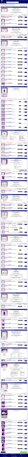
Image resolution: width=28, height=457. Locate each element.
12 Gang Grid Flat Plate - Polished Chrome (10, 126)
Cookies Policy (14, 231)
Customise (12, 229)
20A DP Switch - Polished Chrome (9, 71)
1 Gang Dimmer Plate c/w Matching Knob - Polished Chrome (10, 173)
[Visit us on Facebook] (19, 456)
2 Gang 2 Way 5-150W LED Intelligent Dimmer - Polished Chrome (10, 149)
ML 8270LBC (10, 428)
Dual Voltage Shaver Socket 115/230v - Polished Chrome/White (11, 344)
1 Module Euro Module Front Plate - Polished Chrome (11, 319)
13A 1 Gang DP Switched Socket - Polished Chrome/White (10, 20)
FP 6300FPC (10, 260)
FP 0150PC (10, 288)
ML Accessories (2, 5)
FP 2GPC (10, 323)
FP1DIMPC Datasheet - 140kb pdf (23, 169)
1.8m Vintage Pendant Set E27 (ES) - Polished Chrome (10, 448)
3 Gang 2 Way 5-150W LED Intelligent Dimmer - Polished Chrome (10, 153)
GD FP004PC (10, 111)
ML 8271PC (10, 440)
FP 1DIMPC (10, 172)
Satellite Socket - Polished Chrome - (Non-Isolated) (11, 289)
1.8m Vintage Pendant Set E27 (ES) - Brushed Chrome (10, 444)
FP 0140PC (10, 284)
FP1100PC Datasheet (19, 188)
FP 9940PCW (10, 36)
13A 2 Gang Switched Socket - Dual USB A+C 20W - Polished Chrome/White (11, 37)
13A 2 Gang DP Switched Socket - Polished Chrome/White (10, 17)
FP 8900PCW (10, 343)
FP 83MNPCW (10, 204)
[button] (18, 225)
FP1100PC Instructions (24, 188)
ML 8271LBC (10, 443)
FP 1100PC (10, 190)
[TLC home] (2, 1)
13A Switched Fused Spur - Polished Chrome (10, 253)
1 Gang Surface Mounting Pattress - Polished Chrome (10, 402)
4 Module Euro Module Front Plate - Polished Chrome (11, 327)
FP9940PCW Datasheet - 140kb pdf (23, 34)
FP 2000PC (10, 49)
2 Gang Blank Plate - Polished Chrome (9, 399)
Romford (13, 4)
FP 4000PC (10, 57)
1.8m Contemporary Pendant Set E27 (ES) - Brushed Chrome (10, 429)
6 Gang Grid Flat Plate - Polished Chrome (10, 114)
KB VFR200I (10, 176)
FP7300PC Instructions (24, 303)
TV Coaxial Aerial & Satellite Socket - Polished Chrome (10, 285)
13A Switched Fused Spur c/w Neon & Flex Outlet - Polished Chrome (11, 261)
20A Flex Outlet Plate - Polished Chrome (10, 265)
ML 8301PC (10, 379)
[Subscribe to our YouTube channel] (24, 456)
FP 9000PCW (10, 16)
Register (22, 2)
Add (25, 17)
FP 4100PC (10, 61)
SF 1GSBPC (10, 401)
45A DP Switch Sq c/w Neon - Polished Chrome (10, 223)
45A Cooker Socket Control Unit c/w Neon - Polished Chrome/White (10, 205)
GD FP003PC (10, 108)
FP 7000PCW (10, 19)
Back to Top (2, 452)
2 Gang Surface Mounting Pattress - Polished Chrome (10, 406)
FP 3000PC (10, 53)
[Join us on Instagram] (26, 456)
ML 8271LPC (10, 447)
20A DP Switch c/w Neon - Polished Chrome (10, 75)
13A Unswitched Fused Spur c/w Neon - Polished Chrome (11, 249)
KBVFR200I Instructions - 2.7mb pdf (23, 170)
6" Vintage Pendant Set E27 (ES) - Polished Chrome (11, 440)
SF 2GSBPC (10, 405)
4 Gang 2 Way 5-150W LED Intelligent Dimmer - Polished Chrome (10, 156)
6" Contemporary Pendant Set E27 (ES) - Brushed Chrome (11, 422)
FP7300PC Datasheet (19, 303)
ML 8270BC (10, 421)
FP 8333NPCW (10, 207)
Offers (5, 2)
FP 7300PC (10, 305)
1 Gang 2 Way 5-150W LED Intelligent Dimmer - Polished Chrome (10, 145)
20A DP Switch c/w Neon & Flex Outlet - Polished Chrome (11, 79)
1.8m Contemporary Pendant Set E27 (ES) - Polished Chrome (10, 433)
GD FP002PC (10, 104)
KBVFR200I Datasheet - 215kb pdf (23, 170)
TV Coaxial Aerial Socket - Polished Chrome (10, 281)
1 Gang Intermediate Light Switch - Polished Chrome (10, 68)
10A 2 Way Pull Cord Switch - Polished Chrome (10, 360)
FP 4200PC (10, 64)
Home (1, 2)
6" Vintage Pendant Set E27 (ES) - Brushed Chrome (11, 437)
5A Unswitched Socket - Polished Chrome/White (11, 23)
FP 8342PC (10, 264)
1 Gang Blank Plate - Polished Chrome (9, 395)
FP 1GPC (10, 319)
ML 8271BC (10, 436)
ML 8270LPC (10, 432)
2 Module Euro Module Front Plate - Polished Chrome (11, 323)
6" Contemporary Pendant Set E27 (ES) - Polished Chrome (11, 426)
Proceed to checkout (23, 452)
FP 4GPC (10, 327)
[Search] (18, 2)
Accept (16, 229)
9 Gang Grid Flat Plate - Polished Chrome (10, 122)
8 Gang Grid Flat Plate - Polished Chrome (10, 118)
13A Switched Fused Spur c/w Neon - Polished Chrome (10, 257)
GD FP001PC (10, 100)
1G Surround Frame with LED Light (9, 83)
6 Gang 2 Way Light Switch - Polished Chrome (10, 64)
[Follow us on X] (22, 456)
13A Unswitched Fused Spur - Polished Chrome (10, 245)
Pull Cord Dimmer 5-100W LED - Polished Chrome (11, 380)
